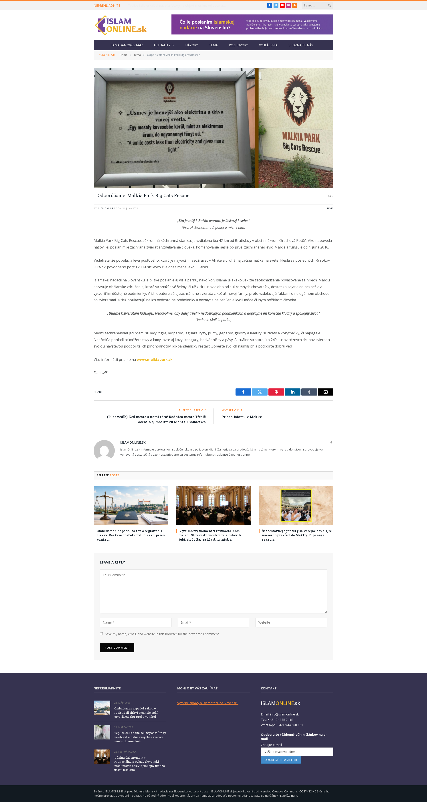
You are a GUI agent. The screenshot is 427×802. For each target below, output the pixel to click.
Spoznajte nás (301, 45)
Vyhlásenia (268, 45)
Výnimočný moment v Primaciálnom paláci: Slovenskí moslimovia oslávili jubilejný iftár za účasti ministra (210, 535)
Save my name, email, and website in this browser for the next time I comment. (162, 634)
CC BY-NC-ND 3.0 (310, 791)
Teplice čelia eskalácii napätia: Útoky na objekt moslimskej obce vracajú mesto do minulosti (178, 6)
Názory (191, 45)
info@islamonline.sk (284, 714)
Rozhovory (238, 45)
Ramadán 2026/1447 (127, 45)
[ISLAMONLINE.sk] (121, 25)
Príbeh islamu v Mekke (242, 416)
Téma (213, 45)
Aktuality (162, 45)
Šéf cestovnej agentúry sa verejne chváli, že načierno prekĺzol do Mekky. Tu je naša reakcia (297, 535)
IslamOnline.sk (107, 208)
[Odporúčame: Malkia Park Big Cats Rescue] (213, 128)
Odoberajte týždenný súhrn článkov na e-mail (294, 736)
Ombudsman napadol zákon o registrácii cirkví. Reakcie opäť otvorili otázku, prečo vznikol (131, 535)
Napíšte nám (288, 796)
